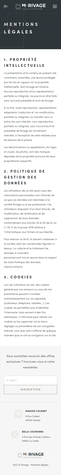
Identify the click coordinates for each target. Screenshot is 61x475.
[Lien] (30, 6)
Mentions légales (39, 465)
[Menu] (6, 6)
